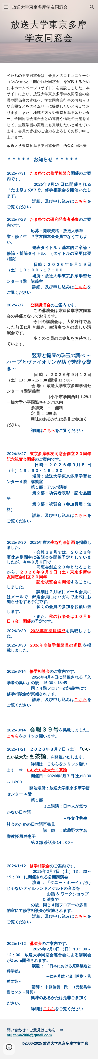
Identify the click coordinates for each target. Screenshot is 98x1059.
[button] (6, 7)
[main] (49, 31)
